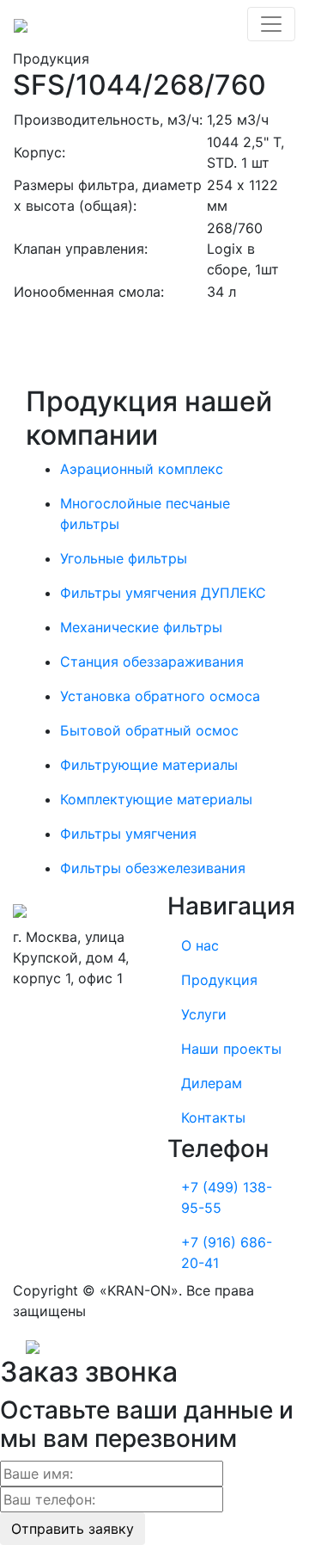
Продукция (219, 979)
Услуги (204, 1014)
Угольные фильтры (123, 558)
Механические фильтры (141, 627)
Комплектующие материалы (156, 799)
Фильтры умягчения (128, 833)
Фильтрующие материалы (149, 764)
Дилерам (211, 1083)
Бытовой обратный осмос (149, 730)
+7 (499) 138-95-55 (226, 1197)
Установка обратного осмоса (160, 696)
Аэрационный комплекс (141, 468)
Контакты (213, 1117)
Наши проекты (231, 1048)
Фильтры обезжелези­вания (152, 868)
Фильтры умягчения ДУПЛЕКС (163, 592)
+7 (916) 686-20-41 (226, 1252)
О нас (200, 945)
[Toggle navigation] (271, 24)
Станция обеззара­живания (152, 661)
